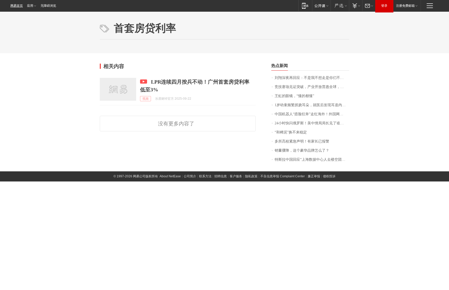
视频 (145, 98)
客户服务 (236, 176)
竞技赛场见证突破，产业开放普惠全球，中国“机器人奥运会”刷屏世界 (312, 87)
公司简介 (190, 176)
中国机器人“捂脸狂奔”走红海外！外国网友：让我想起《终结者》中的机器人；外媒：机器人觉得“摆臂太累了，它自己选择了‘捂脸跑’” (312, 114)
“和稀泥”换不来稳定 (291, 132)
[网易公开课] (321, 5)
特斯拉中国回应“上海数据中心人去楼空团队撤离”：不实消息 (312, 159)
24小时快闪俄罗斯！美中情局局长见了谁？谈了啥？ (312, 123)
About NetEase (170, 176)
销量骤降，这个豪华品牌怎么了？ (302, 150)
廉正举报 (314, 176)
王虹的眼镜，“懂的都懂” (294, 96)
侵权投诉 (329, 176)
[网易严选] (340, 5)
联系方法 (205, 176)
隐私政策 (251, 176)
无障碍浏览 (48, 6)
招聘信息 (220, 176)
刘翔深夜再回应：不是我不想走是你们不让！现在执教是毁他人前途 (312, 78)
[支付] (355, 5)
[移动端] (305, 5)
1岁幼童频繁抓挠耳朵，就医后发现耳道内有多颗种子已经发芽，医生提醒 (312, 105)
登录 (384, 6)
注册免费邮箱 (405, 6)
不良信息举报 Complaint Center (282, 176)
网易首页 (16, 6)
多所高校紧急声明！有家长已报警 (302, 141)
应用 (30, 6)
